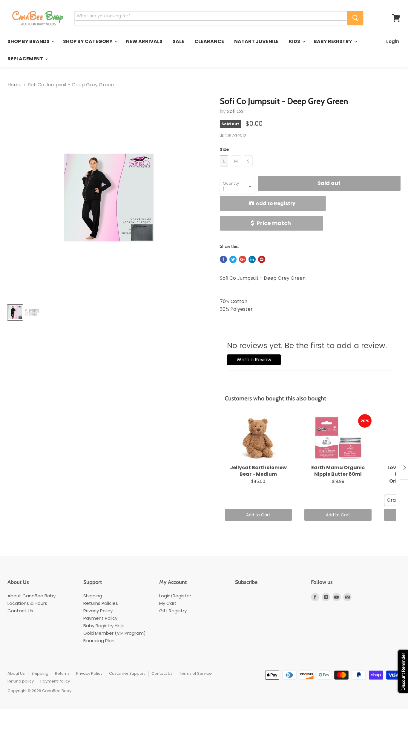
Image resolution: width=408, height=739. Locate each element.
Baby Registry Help (104, 625)
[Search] (355, 18)
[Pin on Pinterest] (261, 259)
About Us (16, 673)
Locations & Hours (27, 603)
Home (14, 85)
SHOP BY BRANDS (28, 41)
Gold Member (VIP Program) (114, 633)
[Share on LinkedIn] (252, 259)
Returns (62, 673)
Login (392, 41)
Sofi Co (235, 111)
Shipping (92, 596)
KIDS (295, 41)
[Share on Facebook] (223, 259)
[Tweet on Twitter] (233, 259)
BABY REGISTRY (333, 41)
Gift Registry (173, 611)
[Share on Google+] (242, 259)
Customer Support (127, 673)
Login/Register (175, 596)
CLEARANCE (209, 41)
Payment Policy (100, 618)
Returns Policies (100, 603)
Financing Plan (98, 640)
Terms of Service (195, 673)
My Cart (168, 603)
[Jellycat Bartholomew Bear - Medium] (258, 438)
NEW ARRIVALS (144, 41)
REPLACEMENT (25, 58)
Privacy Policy (98, 611)
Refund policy (20, 681)
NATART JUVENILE (256, 41)
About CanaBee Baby (31, 596)
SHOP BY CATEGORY (88, 41)
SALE (178, 41)
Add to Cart (258, 515)
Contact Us (20, 611)
